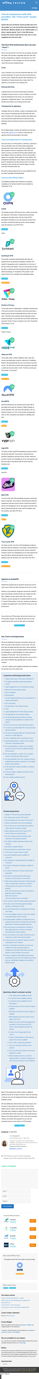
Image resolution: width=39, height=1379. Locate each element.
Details (33, 1220)
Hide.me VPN (5, 379)
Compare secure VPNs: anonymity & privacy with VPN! (19, 1158)
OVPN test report (20, 1274)
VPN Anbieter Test (19, 625)
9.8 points (13, 1222)
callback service (13, 132)
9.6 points (13, 1238)
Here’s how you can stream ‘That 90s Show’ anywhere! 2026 (15, 1307)
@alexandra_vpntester (16, 1148)
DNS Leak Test (12, 1288)
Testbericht (4, 229)
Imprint (21, 1370)
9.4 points (13, 1246)
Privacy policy (28, 1370)
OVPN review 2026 (10, 1315)
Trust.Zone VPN (5, 566)
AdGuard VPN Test (5, 1302)
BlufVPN (3, 519)
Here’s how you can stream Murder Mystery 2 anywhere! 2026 (15, 1300)
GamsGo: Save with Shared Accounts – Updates (12, 1298)
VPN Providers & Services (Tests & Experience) (17, 1156)
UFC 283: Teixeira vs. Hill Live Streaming (10, 1305)
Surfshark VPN (5, 283)
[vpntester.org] (13, 2)
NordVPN (4, 426)
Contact (33, 1370)
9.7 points (13, 1230)
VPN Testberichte (19, 1125)
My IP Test (5, 1288)
